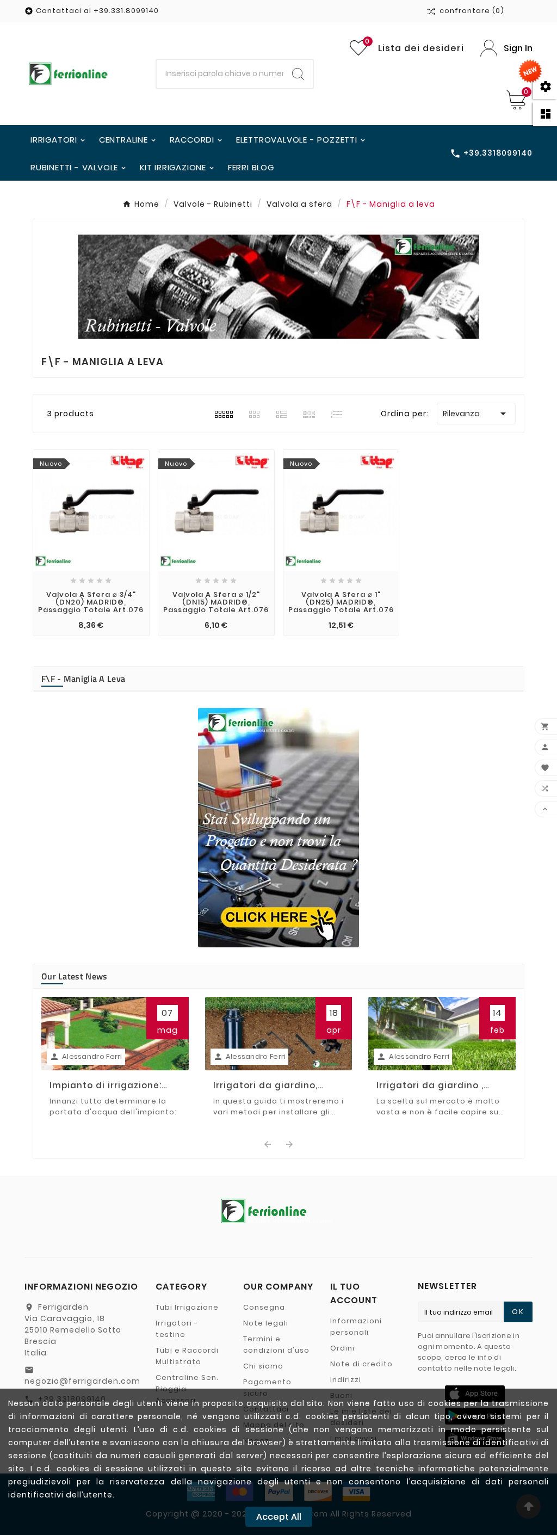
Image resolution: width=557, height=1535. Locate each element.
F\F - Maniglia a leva (83, 678)
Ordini (342, 1348)
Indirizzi (345, 1379)
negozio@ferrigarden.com (82, 1381)
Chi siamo (263, 1366)
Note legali (265, 1323)
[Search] (298, 74)
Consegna (264, 1307)
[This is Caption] (278, 827)
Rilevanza (476, 413)
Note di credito (361, 1364)
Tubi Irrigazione (187, 1307)
